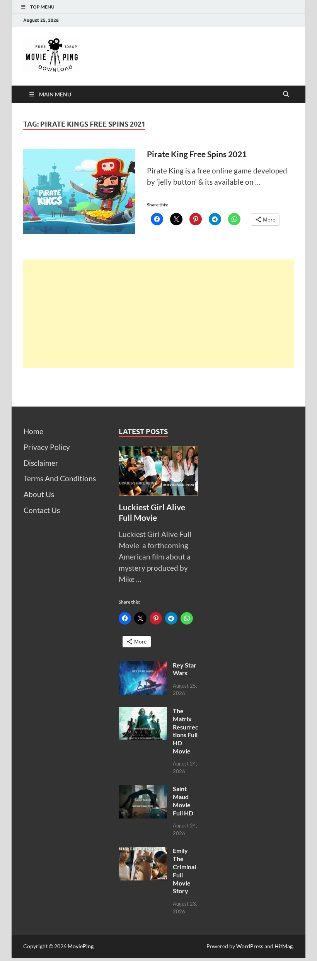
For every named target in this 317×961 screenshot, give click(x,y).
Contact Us (42, 510)
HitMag (283, 946)
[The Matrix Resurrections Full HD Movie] (143, 712)
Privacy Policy (47, 447)
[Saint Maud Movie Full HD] (143, 790)
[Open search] (286, 94)
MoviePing (81, 946)
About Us (39, 494)
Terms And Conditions (60, 478)
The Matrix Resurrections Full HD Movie (185, 731)
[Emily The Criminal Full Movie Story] (143, 852)
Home (33, 431)
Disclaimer (41, 462)
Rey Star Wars (184, 669)
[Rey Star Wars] (143, 666)
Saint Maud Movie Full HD (183, 800)
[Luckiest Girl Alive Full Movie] (159, 451)
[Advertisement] (158, 313)
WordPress (249, 946)
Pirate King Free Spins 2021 (197, 154)
